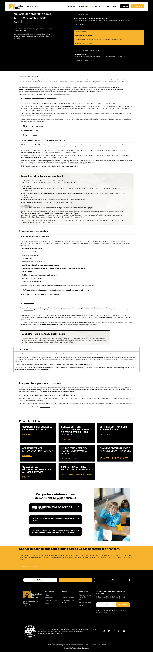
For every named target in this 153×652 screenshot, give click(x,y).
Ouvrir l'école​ (23, 349)
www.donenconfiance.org (59, 633)
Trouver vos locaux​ (30, 135)
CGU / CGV (87, 645)
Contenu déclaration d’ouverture (51, 285)
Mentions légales (60, 645)
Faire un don (136, 6)
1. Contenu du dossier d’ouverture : (36, 237)
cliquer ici (34, 403)
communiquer (28, 310)
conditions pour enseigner (77, 163)
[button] (55, 507)
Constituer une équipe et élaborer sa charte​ (40, 99)
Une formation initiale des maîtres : (34, 188)
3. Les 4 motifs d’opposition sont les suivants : (41, 294)
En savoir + (27, 434)
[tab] (76, 98)
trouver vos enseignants (80, 161)
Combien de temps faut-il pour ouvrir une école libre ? (52, 508)
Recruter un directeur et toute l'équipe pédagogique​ (44, 140)
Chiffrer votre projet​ (30, 130)
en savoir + (27, 456)
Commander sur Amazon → (83, 60)
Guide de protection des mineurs (76, 474)
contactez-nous (45, 407)
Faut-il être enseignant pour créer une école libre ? (54, 520)
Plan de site (50, 645)
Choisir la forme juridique (33, 126)
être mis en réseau (69, 458)
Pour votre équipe (26, 206)
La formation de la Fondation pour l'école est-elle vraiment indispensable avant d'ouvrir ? (54, 531)
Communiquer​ (28, 303)
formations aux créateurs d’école (52, 325)
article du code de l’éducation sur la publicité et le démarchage (104, 315)
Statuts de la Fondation (99, 645)
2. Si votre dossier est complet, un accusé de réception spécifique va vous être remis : (56, 290)
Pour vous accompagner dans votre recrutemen (37, 213)
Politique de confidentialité (74, 645)
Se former (124, 6)
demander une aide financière (114, 458)
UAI (122, 388)
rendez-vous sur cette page (59, 157)
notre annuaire (37, 340)
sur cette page (37, 398)
